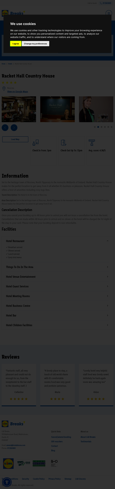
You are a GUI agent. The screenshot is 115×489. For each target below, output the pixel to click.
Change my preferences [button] (35, 43)
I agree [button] (15, 43)
